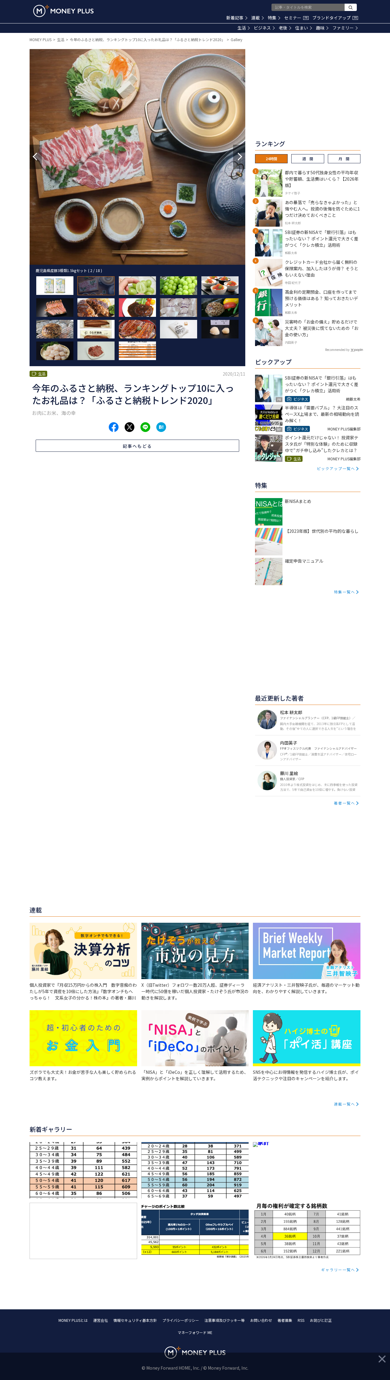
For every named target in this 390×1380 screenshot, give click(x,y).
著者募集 (285, 1320)
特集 (272, 18)
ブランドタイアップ (334, 18)
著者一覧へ (344, 802)
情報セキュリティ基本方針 (135, 1320)
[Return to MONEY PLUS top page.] (63, 11)
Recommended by (337, 349)
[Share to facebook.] (114, 427)
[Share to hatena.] (161, 427)
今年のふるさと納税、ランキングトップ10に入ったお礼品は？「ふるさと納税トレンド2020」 (147, 39)
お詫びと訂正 (321, 1320)
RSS (301, 1320)
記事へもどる (137, 446)
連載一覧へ (344, 1103)
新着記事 (234, 18)
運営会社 (100, 1320)
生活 (241, 28)
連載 (255, 18)
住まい (301, 28)
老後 (283, 28)
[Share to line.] (145, 427)
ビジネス (262, 28)
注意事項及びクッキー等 (224, 1320)
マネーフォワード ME (195, 1332)
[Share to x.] (129, 427)
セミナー (295, 18)
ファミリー (343, 28)
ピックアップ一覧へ (336, 468)
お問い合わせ (261, 1320)
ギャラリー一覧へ (338, 1269)
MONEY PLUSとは (73, 1320)
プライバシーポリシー (180, 1320)
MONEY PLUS (40, 39)
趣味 (320, 28)
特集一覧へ (344, 591)
